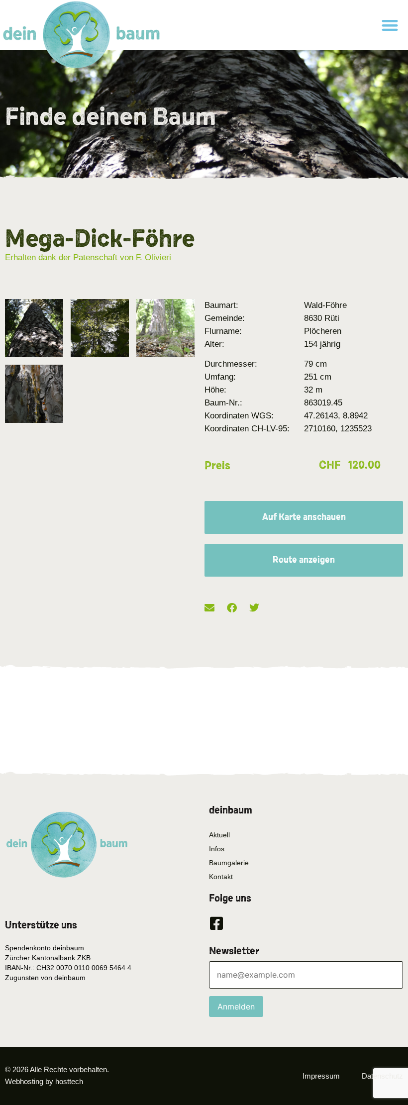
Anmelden (236, 1006)
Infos (216, 849)
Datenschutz (382, 1076)
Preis (217, 465)
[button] (390, 25)
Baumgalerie (229, 863)
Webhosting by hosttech (44, 1081)
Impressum (321, 1076)
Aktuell (219, 835)
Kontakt (221, 877)
